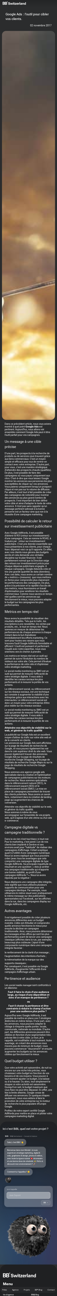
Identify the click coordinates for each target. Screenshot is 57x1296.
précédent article (23, 423)
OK (45, 1203)
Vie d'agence (8, 1295)
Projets (27, 1290)
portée (35, 1026)
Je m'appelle (12, 1189)
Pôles (4, 1290)
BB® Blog (38, 1290)
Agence (15, 1290)
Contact (51, 1290)
